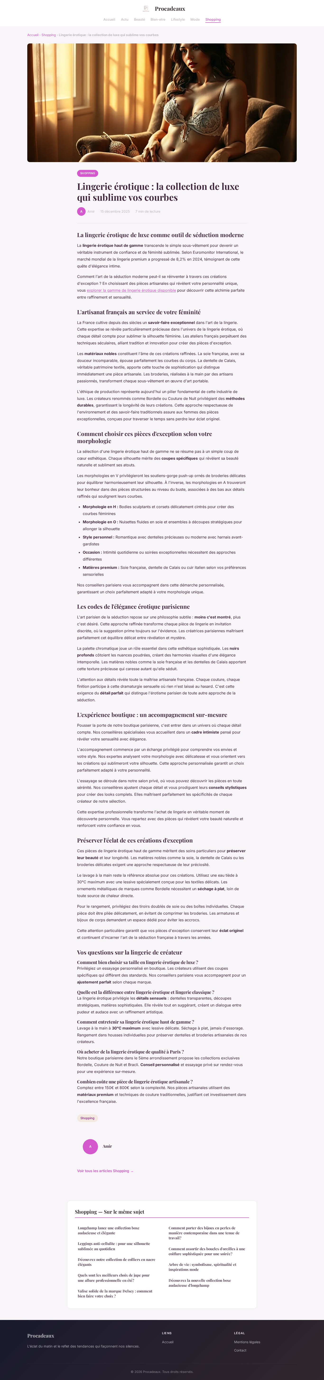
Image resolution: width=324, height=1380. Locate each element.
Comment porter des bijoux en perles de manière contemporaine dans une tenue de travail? (204, 1233)
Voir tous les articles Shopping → (105, 1171)
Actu (124, 19)
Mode (195, 19)
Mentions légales (247, 1342)
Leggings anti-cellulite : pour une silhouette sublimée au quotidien (114, 1246)
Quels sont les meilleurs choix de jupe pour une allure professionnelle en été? (114, 1277)
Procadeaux (170, 8)
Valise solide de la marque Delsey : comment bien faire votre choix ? (115, 1293)
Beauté (139, 19)
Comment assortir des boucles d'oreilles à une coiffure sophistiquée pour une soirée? (207, 1251)
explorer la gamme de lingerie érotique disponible (131, 290)
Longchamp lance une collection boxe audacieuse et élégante (108, 1230)
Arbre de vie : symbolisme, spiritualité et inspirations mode (202, 1267)
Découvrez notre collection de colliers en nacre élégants (116, 1262)
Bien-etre (158, 19)
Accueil (109, 19)
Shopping (213, 19)
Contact (240, 1350)
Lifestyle (178, 19)
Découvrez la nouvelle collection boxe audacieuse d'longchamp (200, 1283)
